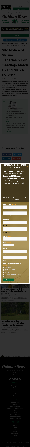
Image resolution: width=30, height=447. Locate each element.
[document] (15, 223)
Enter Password (7, 226)
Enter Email (6, 210)
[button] (27, 166)
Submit (8, 280)
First (4, 254)
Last (4, 260)
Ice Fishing (8, 267)
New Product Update (10, 276)
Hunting (7, 272)
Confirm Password (8, 232)
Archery (7, 271)
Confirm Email (7, 216)
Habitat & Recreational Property (13, 274)
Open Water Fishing (10, 269)
